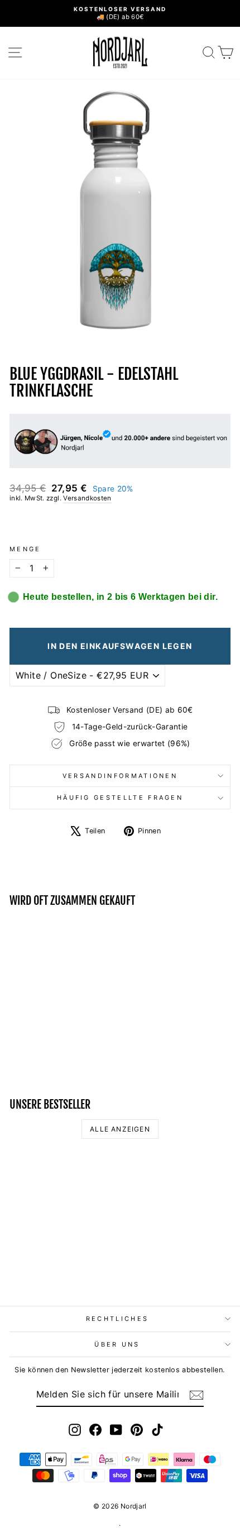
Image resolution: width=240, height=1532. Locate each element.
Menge (25, 549)
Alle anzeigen (120, 1129)
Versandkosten (87, 498)
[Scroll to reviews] (120, 524)
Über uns (117, 1344)
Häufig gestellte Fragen (120, 797)
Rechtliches (117, 1319)
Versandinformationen (120, 776)
